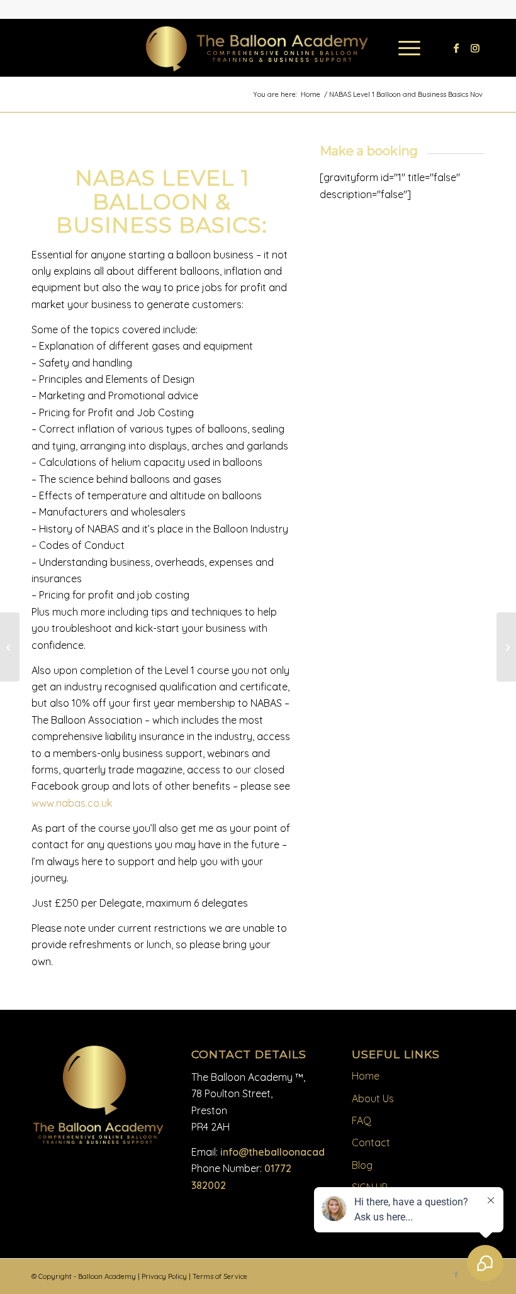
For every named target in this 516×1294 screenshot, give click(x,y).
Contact (371, 1142)
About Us (373, 1098)
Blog (362, 1165)
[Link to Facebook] (456, 47)
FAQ (361, 1120)
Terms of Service (220, 1276)
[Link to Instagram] (475, 47)
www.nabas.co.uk (71, 803)
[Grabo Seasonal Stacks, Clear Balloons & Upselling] (10, 647)
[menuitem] (403, 47)
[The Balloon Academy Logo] (258, 49)
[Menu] (403, 47)
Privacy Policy (164, 1276)
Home (365, 1076)
